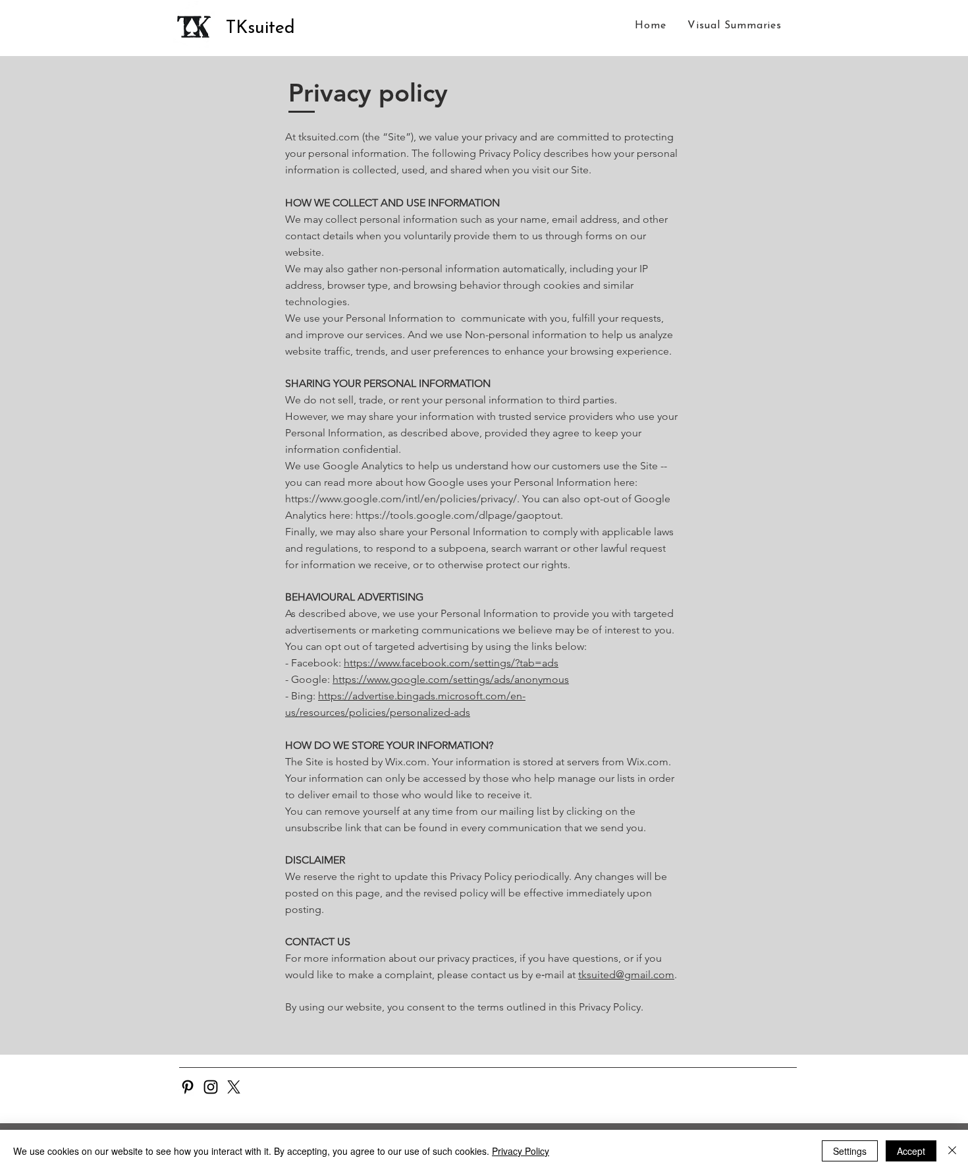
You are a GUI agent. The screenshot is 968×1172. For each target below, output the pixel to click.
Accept (911, 1150)
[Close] (952, 1150)
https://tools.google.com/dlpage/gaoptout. (459, 515)
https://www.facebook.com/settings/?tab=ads (451, 663)
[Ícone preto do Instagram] (211, 1087)
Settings (850, 1150)
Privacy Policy (520, 1150)
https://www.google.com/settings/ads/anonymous (451, 679)
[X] (234, 1087)
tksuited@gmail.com (626, 974)
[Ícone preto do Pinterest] (187, 1087)
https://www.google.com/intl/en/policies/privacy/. (402, 498)
